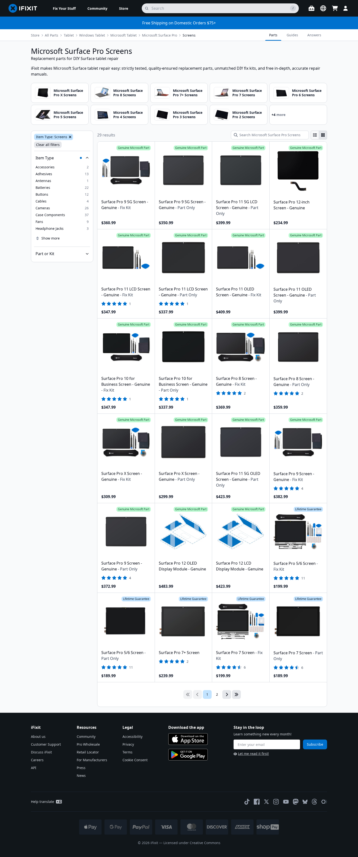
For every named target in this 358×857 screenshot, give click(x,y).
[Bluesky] (305, 801)
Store (35, 35)
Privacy (128, 744)
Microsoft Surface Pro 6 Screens (306, 92)
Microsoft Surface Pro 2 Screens (247, 114)
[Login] (345, 8)
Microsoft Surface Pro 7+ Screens (187, 92)
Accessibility (132, 736)
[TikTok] (247, 802)
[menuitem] (64, 8)
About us (38, 736)
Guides (292, 35)
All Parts (51, 35)
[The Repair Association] (324, 802)
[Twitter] (266, 802)
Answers (314, 35)
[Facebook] (257, 802)
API (33, 767)
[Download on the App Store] (188, 739)
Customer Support (46, 744)
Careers (37, 760)
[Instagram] (276, 802)
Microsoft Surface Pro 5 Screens (68, 114)
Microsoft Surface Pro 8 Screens (128, 92)
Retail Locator (88, 752)
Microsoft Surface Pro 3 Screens (187, 114)
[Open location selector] (323, 8)
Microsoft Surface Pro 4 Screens (128, 114)
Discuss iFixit (41, 752)
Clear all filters (48, 144)
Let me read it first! (253, 753)
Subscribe (315, 744)
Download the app (186, 727)
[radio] (315, 135)
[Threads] (314, 802)
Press (81, 767)
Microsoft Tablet (123, 35)
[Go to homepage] (25, 8)
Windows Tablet (92, 35)
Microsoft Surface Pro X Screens (68, 92)
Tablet (69, 35)
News (81, 775)
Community (86, 736)
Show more (50, 238)
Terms (127, 752)
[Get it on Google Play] (188, 755)
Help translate (42, 801)
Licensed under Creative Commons (191, 842)
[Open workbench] (311, 8)
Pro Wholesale (88, 744)
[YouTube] (286, 802)
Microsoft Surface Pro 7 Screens (247, 92)
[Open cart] (335, 8)
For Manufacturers (92, 760)
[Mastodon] (296, 802)
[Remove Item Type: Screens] (69, 137)
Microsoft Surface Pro (159, 35)
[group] (319, 135)
